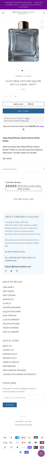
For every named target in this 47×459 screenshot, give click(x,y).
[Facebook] (6, 270)
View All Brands (11, 332)
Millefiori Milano (11, 324)
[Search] (44, 13)
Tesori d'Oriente (11, 328)
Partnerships (9, 366)
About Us (7, 346)
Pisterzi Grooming (12, 307)
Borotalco (8, 299)
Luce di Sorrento (11, 320)
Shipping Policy (10, 169)
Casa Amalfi (8, 287)
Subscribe (10, 405)
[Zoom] (42, 22)
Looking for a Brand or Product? (19, 374)
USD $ (22, 416)
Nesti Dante (8, 291)
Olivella (7, 303)
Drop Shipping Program (14, 370)
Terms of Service (11, 362)
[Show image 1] (22, 70)
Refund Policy (10, 358)
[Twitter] (11, 270)
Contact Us (8, 350)
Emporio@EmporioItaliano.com (18, 266)
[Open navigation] (3, 13)
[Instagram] (17, 270)
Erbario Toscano (23, 76)
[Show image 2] (24, 70)
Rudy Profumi (9, 315)
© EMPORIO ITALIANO (23, 421)
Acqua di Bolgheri (12, 311)
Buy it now (23, 111)
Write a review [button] (24, 189)
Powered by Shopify (23, 425)
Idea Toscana (9, 295)
